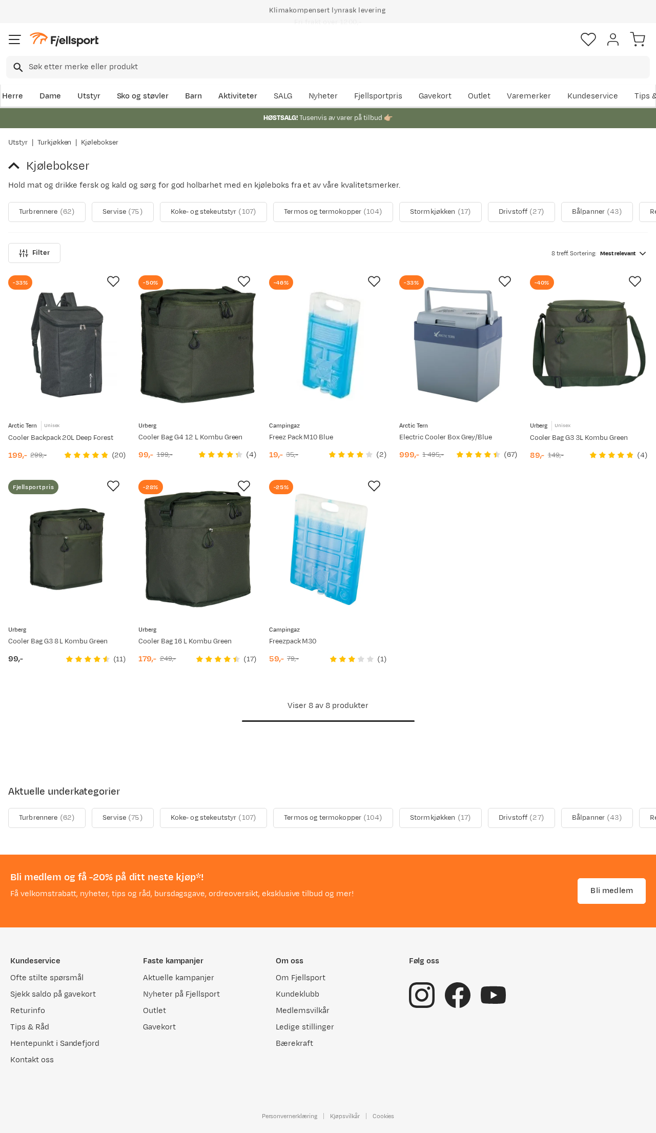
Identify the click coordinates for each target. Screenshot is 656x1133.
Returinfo (27, 1010)
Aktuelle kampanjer (178, 978)
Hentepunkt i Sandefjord (54, 1043)
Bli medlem (611, 890)
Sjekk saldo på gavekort (53, 994)
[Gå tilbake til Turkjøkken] (17, 166)
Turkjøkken (54, 142)
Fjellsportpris (378, 96)
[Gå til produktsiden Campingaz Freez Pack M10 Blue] (328, 344)
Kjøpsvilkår (345, 1116)
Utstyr (88, 96)
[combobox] (328, 67)
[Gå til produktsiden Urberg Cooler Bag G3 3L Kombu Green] (589, 344)
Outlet (479, 96)
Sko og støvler (143, 96)
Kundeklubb (297, 994)
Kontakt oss (32, 1060)
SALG (283, 96)
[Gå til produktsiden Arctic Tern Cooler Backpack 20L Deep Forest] (67, 344)
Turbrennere (47, 211)
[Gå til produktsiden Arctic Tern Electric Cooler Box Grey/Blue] (458, 344)
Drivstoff (521, 211)
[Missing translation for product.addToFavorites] (113, 281)
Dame (50, 96)
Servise (122, 211)
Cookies (384, 1116)
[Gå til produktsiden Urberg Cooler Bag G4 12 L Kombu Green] (197, 344)
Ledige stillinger (305, 1027)
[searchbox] (338, 67)
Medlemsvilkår (303, 1010)
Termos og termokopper (333, 211)
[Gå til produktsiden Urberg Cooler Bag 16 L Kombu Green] (197, 549)
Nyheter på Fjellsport (181, 994)
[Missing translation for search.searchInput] (17, 67)
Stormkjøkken (440, 211)
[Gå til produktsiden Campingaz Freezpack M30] (328, 549)
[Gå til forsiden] (64, 39)
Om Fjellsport (300, 978)
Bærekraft (294, 1043)
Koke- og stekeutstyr (214, 211)
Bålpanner (597, 211)
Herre (12, 96)
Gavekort (435, 96)
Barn (193, 96)
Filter (41, 252)
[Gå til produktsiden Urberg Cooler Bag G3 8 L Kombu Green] (67, 549)
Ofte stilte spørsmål (47, 978)
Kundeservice (592, 96)
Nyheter (323, 96)
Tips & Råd (29, 1027)
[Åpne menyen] (15, 39)
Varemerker (529, 96)
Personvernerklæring (289, 1116)
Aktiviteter (237, 96)
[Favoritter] (588, 39)
